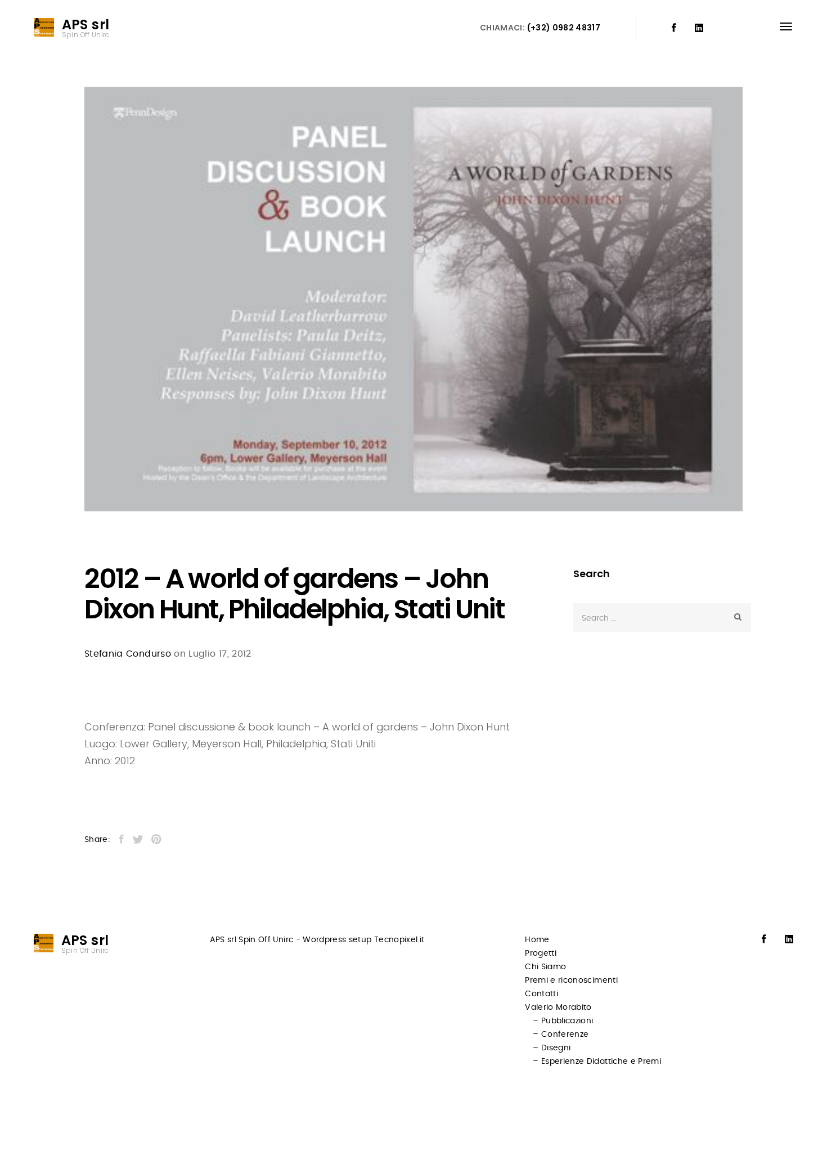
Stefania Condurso (127, 653)
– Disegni (551, 1048)
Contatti (541, 994)
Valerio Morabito (558, 1007)
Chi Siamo (545, 967)
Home (537, 940)
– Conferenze (560, 1034)
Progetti (540, 953)
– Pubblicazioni (563, 1021)
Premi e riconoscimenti (571, 980)
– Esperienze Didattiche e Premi (597, 1062)
